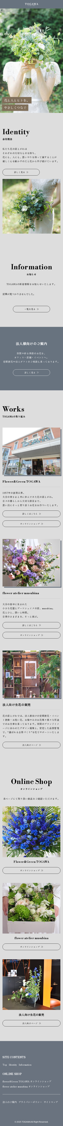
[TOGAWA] (31, 4)
